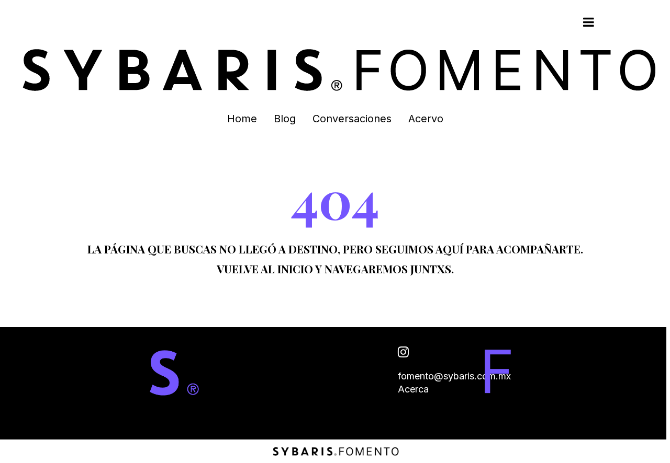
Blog (285, 118)
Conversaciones (352, 118)
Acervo (425, 118)
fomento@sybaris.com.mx (454, 376)
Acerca (413, 389)
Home (242, 118)
